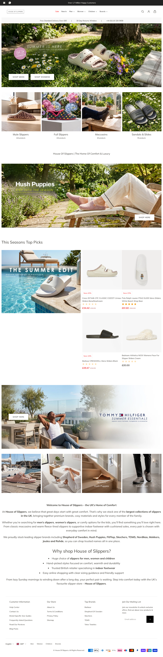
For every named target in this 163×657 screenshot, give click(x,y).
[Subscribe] (150, 619)
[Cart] (155, 11)
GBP (22, 644)
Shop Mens (18, 77)
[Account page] (149, 11)
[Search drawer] (143, 11)
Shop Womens (42, 77)
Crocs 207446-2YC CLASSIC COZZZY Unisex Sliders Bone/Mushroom (101, 299)
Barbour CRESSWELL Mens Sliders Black (100, 361)
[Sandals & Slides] (141, 117)
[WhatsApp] (10, 3)
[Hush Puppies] (101, 473)
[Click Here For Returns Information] (81, 2)
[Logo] (15, 12)
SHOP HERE (144, 217)
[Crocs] (61, 473)
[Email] (4, 3)
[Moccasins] (101, 117)
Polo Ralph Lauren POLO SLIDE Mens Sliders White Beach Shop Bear (141, 299)
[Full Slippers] (61, 117)
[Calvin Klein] (141, 473)
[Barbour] (21, 473)
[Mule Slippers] (21, 117)
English (8, 644)
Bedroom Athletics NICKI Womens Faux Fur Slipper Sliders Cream (140, 356)
